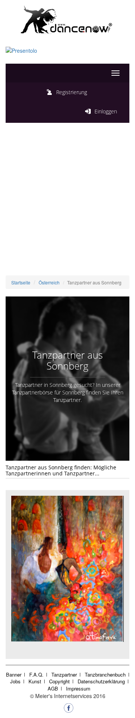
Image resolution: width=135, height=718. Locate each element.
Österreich (49, 282)
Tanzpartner (64, 674)
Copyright (59, 681)
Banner (13, 674)
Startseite (20, 282)
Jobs (15, 681)
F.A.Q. (36, 674)
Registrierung (71, 92)
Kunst (34, 681)
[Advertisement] (67, 204)
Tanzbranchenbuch (105, 674)
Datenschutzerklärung (101, 681)
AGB (53, 688)
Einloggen (105, 111)
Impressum (78, 688)
